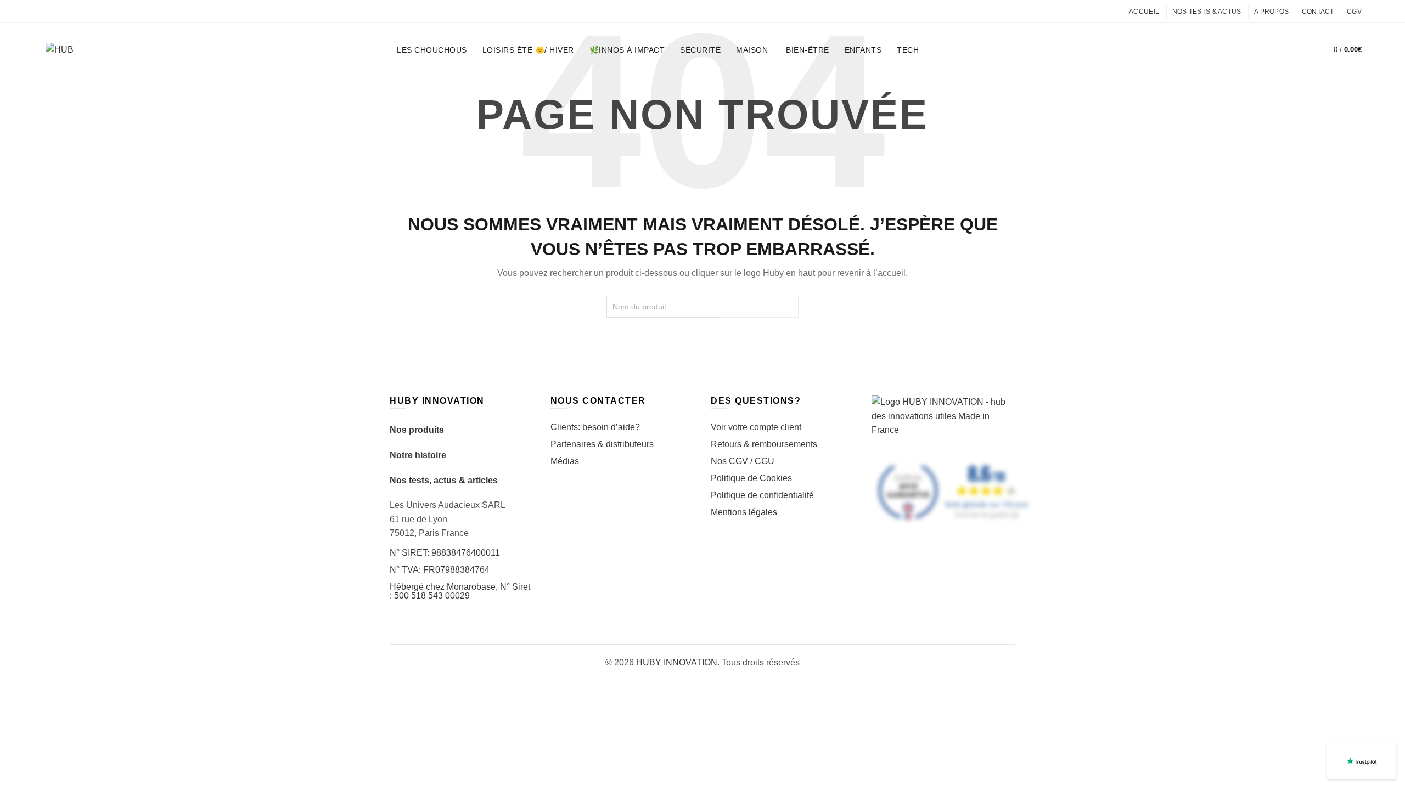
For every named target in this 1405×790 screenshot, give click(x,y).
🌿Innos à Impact (627, 50)
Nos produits (417, 430)
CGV (1354, 11)
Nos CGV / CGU (742, 461)
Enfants (863, 50)
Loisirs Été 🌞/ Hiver (528, 50)
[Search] (1298, 50)
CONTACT (1318, 11)
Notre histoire (418, 455)
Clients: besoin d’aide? (595, 427)
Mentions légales (744, 512)
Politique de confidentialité (762, 495)
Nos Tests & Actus (1206, 11)
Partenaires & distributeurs (602, 444)
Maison (752, 50)
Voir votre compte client (756, 427)
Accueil (1144, 11)
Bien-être (807, 50)
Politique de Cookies (751, 478)
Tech (908, 50)
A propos (1271, 11)
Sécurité (700, 50)
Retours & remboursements (764, 444)
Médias (564, 461)
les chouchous (432, 50)
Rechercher (759, 306)
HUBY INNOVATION (676, 662)
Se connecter (1272, 50)
